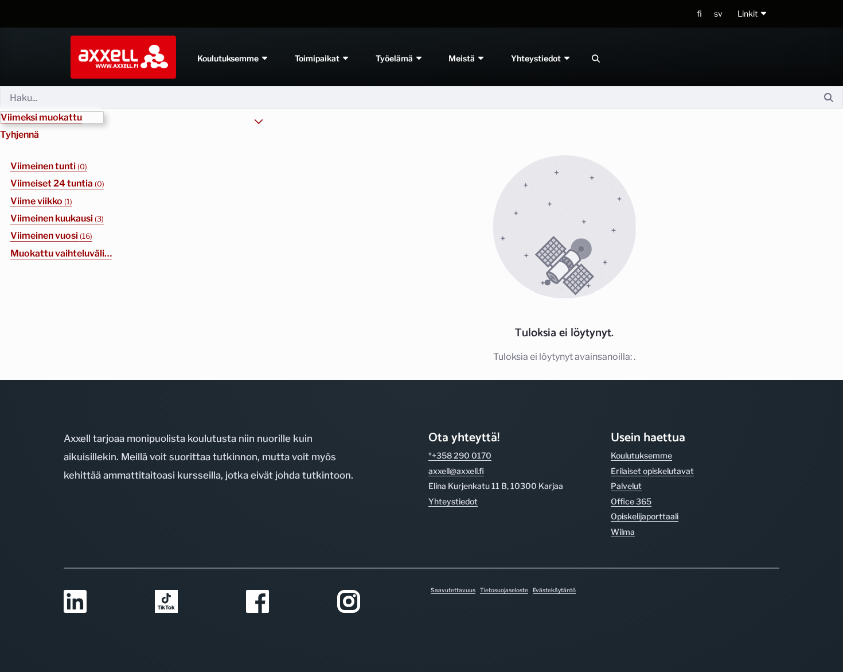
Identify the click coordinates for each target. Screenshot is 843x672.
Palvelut (626, 486)
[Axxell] (121, 56)
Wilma (623, 532)
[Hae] (828, 98)
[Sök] (595, 58)
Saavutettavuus (453, 589)
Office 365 (631, 501)
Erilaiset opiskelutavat (652, 471)
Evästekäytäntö (554, 589)
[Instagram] (376, 602)
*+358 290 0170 (459, 455)
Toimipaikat (318, 58)
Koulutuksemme (228, 58)
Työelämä (395, 58)
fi (699, 13)
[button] (752, 14)
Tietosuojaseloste (504, 589)
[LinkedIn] (102, 602)
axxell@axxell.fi (456, 471)
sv (718, 13)
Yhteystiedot (537, 58)
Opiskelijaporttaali (644, 516)
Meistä (463, 58)
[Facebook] (284, 602)
